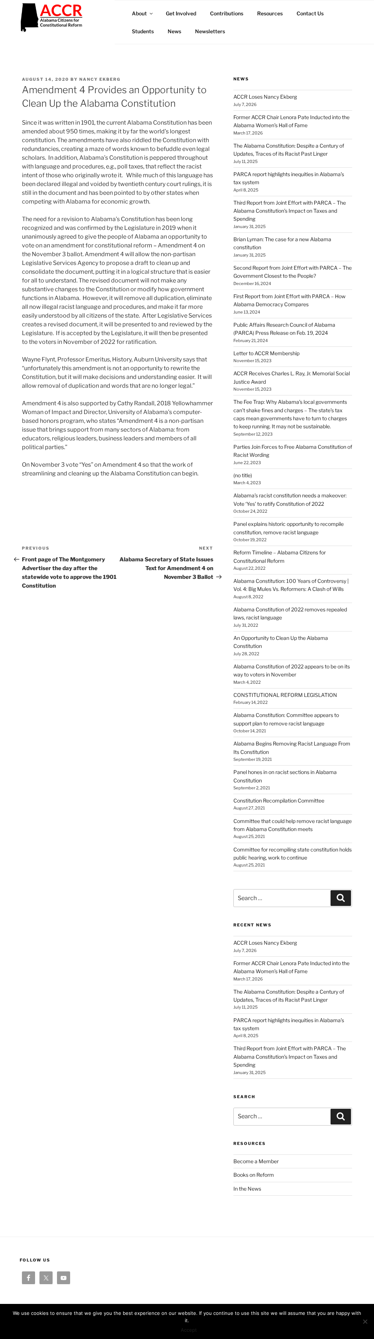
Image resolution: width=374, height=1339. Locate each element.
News (174, 31)
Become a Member (256, 1161)
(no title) (242, 475)
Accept (189, 1330)
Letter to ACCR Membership (266, 353)
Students (143, 31)
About (139, 13)
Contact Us (310, 13)
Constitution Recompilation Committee (278, 800)
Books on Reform (253, 1175)
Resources (270, 13)
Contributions (226, 13)
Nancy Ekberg (100, 79)
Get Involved (181, 13)
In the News (247, 1189)
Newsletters (210, 31)
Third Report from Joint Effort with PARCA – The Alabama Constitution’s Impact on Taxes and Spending (289, 211)
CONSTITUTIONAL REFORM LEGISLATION (285, 695)
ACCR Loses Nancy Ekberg (265, 97)
